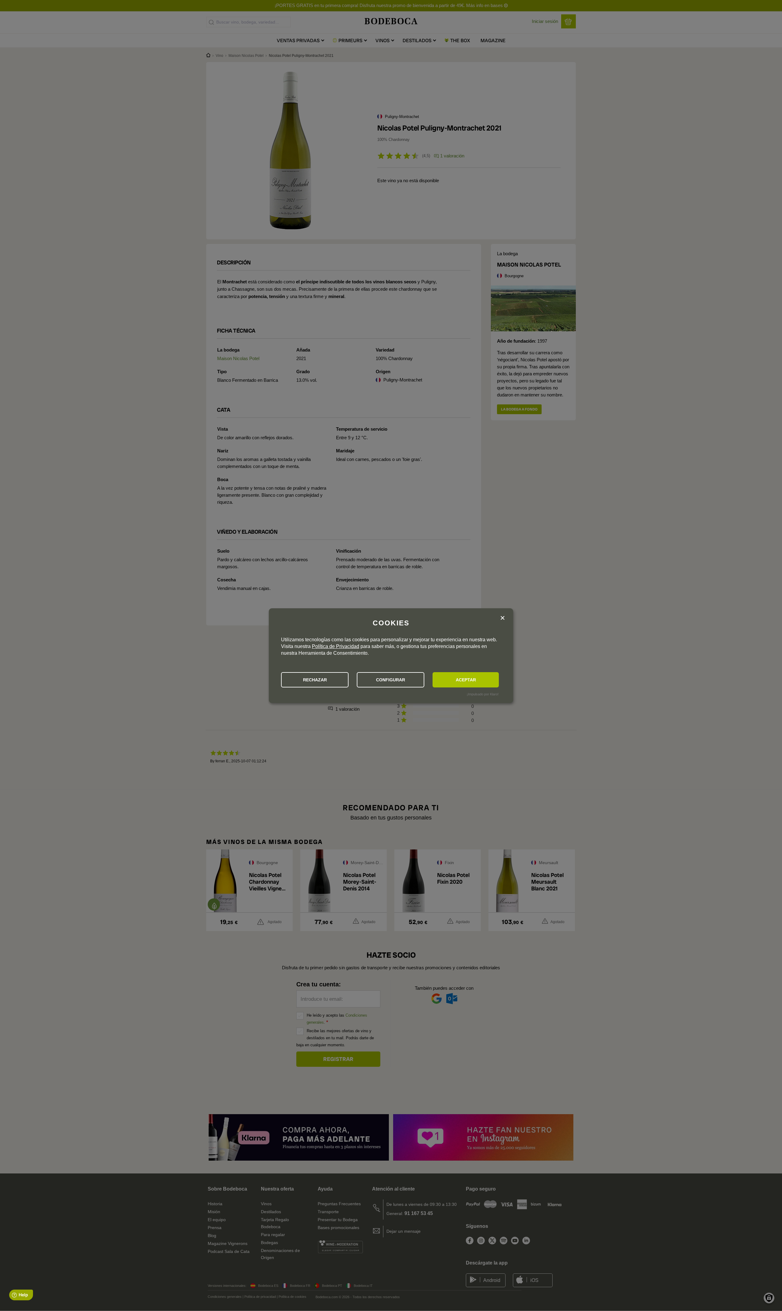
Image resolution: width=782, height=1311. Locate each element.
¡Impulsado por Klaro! (483, 694)
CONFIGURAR (390, 679)
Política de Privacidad (335, 646)
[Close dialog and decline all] (502, 618)
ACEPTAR (466, 679)
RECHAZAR (315, 679)
